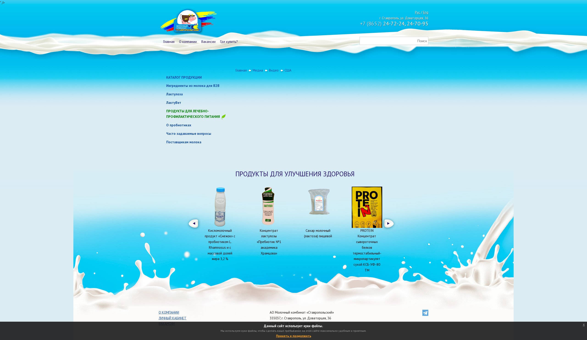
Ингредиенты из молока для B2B (192, 85)
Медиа (258, 70)
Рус (417, 12)
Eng (425, 12)
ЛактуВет (173, 102)
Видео (274, 70)
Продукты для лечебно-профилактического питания (193, 114)
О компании (188, 41)
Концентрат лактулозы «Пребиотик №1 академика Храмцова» (269, 241)
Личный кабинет (172, 318)
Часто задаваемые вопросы (188, 133)
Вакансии (208, 41)
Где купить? (229, 41)
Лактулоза (174, 94)
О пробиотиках (178, 125)
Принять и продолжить (293, 336)
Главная (168, 41)
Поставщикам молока (183, 142)
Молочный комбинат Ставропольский (188, 22)
